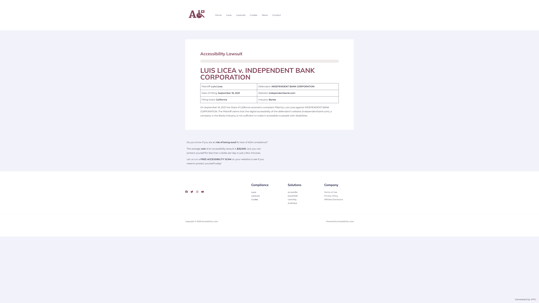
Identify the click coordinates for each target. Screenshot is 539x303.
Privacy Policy (331, 196)
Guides (253, 15)
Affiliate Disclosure (333, 199)
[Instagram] (197, 191)
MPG (533, 299)
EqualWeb (293, 196)
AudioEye (292, 203)
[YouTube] (202, 191)
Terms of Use (330, 192)
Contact (276, 15)
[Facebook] (186, 191)
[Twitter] (192, 191)
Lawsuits (240, 15)
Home (218, 15)
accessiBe (292, 192)
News (265, 15)
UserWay (292, 199)
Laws (229, 15)
